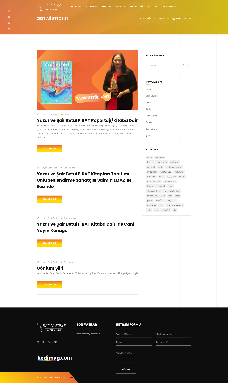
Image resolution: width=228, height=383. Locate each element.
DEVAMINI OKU (50, 148)
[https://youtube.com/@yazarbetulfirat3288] (55, 342)
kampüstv (151, 176)
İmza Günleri (136, 6)
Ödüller (120, 6)
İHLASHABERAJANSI (174, 205)
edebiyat (151, 167)
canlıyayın (174, 162)
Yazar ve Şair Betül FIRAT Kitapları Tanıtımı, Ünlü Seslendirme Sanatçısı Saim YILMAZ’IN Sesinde (84, 180)
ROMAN (150, 186)
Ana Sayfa (76, 6)
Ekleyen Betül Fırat (49, 114)
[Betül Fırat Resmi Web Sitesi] (50, 5)
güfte (160, 167)
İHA (161, 205)
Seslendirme (69, 167)
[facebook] (9, 17)
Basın (66, 114)
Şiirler (148, 135)
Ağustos (176, 18)
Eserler (106, 6)
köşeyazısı (171, 176)
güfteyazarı (152, 172)
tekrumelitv (152, 195)
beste (149, 157)
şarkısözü (166, 210)
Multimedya (168, 6)
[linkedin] (9, 29)
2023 (161, 18)
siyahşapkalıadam (171, 191)
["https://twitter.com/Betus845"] (43, 342)
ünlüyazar (151, 205)
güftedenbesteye (173, 167)
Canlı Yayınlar (70, 218)
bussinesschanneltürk (157, 162)
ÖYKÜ (158, 200)
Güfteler (152, 6)
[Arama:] (166, 65)
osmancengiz (170, 181)
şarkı (156, 210)
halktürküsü (166, 172)
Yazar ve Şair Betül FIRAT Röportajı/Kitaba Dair (87, 120)
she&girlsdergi (153, 191)
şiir (174, 210)
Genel (148, 102)
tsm (170, 195)
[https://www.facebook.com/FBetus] (49, 342)
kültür (182, 176)
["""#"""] (38, 342)
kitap (161, 176)
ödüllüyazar (170, 200)
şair (149, 210)
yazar (177, 195)
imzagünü (179, 172)
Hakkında (91, 6)
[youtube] (9, 23)
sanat (170, 186)
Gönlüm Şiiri (50, 268)
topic (163, 195)
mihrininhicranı (154, 181)
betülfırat (160, 157)
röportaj (161, 186)
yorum (150, 200)
